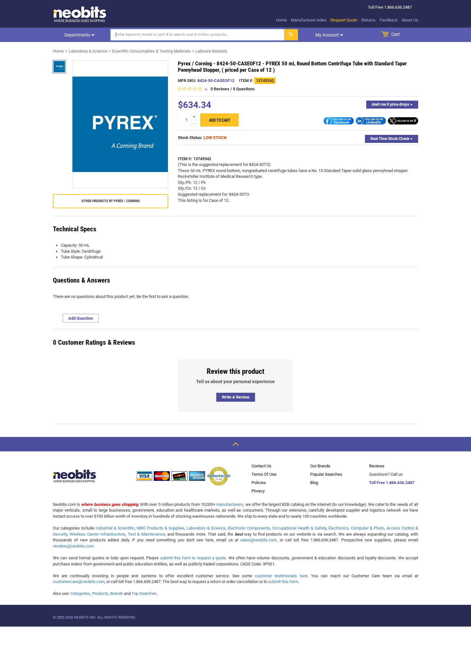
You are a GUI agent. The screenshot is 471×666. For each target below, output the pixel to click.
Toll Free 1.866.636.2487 (391, 482)
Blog (314, 482)
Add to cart (219, 120)
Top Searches (144, 593)
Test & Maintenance (146, 534)
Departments (77, 34)
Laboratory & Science (88, 51)
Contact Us (261, 466)
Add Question (80, 318)
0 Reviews (220, 88)
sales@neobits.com (258, 540)
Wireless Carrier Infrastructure (97, 534)
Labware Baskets (211, 51)
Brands (116, 593)
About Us (410, 20)
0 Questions (244, 88)
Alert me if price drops (391, 104)
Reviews (376, 466)
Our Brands (320, 466)
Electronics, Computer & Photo (356, 528)
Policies (259, 482)
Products (100, 593)
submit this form (283, 581)
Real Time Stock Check (390, 138)
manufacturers (229, 504)
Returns (368, 20)
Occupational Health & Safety (299, 528)
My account (327, 34)
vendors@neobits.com (73, 546)
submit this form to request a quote (193, 557)
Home (281, 20)
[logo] (80, 14)
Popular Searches (326, 474)
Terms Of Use (264, 474)
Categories (80, 593)
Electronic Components (249, 528)
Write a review (236, 397)
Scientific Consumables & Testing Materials (151, 51)
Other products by (110, 201)
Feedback (389, 20)
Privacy (258, 491)
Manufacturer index (308, 20)
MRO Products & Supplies (160, 528)
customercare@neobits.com (78, 581)
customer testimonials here (281, 575)
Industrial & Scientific (115, 528)
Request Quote (343, 20)
